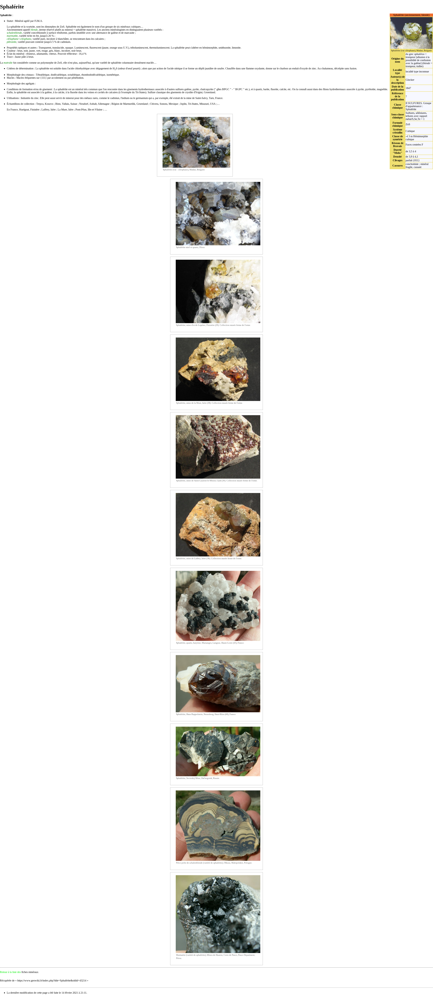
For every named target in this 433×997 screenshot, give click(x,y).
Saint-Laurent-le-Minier (205, 480)
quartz (258, 89)
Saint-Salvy (201, 98)
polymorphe (47, 62)
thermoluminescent (159, 47)
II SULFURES (414, 103)
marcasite (129, 32)
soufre (220, 68)
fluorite (274, 89)
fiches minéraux (29, 972)
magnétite (382, 89)
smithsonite (225, 47)
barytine (197, 643)
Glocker (410, 79)
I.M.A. (39, 20)
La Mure (62, 109)
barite (266, 89)
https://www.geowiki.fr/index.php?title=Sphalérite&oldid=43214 (51, 980)
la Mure (197, 403)
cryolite (189, 92)
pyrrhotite (370, 89)
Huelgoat (24, 109)
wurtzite (30, 26)
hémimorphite (209, 47)
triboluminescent (139, 47)
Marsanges (207, 643)
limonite (236, 47)
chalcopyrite (206, 89)
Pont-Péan (80, 109)
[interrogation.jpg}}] (411, 32)
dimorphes (50, 26)
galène (114, 32)
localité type (412, 71)
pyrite (196, 89)
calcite (283, 89)
